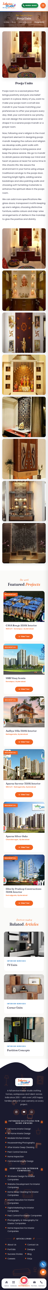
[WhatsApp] (32, 1112)
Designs (31, 1249)
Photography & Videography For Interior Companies (23, 1222)
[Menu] (43, 5)
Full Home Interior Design (19, 1128)
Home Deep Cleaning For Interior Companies (23, 1194)
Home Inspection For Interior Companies (21, 1230)
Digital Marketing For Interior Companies (21, 1209)
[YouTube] (24, 1112)
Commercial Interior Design (21, 1161)
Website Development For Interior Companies (24, 1186)
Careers (11, 1258)
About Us (12, 1244)
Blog (14, 22)
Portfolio (12, 1249)
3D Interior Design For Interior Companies (21, 1178)
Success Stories (15, 1254)
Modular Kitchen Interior (19, 1138)
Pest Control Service (17, 1152)
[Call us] (43, 1264)
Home (6, 22)
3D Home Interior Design (19, 1133)
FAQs (29, 1258)
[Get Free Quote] (43, 1272)
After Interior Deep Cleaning (21, 1147)
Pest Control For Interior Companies (25, 1215)
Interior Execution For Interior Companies (21, 1201)
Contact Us (32, 1244)
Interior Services (25, 22)
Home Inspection (16, 1156)
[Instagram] (16, 1112)
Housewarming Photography (21, 1142)
